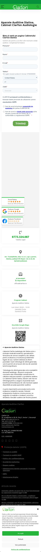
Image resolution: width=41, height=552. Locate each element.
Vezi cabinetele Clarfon (10, 425)
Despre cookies (9, 465)
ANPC (5, 474)
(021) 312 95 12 (9, 421)
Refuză (20, 539)
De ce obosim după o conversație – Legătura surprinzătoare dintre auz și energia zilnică (18, 497)
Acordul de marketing (11, 462)
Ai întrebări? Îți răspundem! (20, 279)
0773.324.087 (20, 237)
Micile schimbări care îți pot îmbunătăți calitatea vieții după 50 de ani (20, 503)
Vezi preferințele (20, 545)
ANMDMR (8, 436)
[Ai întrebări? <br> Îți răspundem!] (20, 274)
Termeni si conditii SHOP (12, 455)
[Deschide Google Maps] (20, 320)
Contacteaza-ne (8, 427)
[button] (38, 509)
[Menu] (2, 7)
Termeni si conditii (10, 452)
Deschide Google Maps (20, 325)
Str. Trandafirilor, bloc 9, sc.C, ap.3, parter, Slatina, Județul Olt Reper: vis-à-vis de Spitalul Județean (20, 259)
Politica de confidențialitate (20, 549)
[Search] (37, 7)
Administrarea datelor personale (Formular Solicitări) (19, 469)
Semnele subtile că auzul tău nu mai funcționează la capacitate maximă (20, 492)
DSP (3, 436)
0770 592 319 (17, 423)
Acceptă (20, 533)
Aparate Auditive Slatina (14, 347)
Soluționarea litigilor (10, 477)
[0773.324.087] (20, 232)
